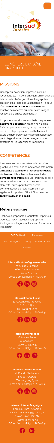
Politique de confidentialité (37, 241)
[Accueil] (27, 25)
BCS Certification (19, 235)
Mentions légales (12, 241)
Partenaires (37, 235)
